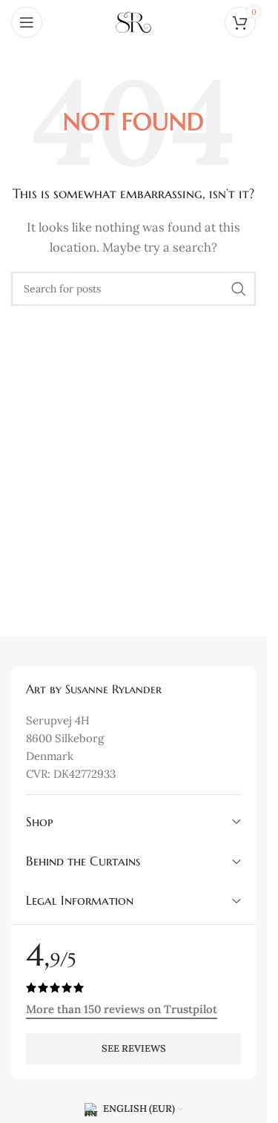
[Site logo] (133, 21)
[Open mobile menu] (27, 22)
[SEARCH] (239, 289)
